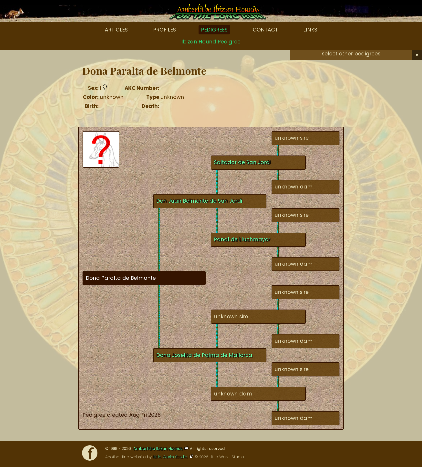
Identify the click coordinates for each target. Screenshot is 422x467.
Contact (265, 29)
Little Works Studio (171, 457)
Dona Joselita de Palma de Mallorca (204, 355)
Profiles (164, 29)
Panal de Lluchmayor (242, 239)
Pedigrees (214, 29)
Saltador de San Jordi (242, 162)
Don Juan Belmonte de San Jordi (199, 200)
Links (310, 29)
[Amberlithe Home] (217, 13)
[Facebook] (89, 454)
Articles (116, 29)
